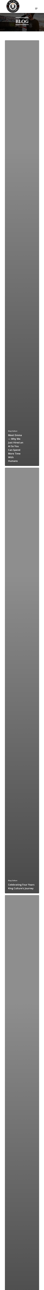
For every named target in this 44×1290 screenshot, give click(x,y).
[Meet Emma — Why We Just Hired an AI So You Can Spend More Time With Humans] (22, 253)
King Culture (12, 431)
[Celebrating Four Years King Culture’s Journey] (22, 680)
